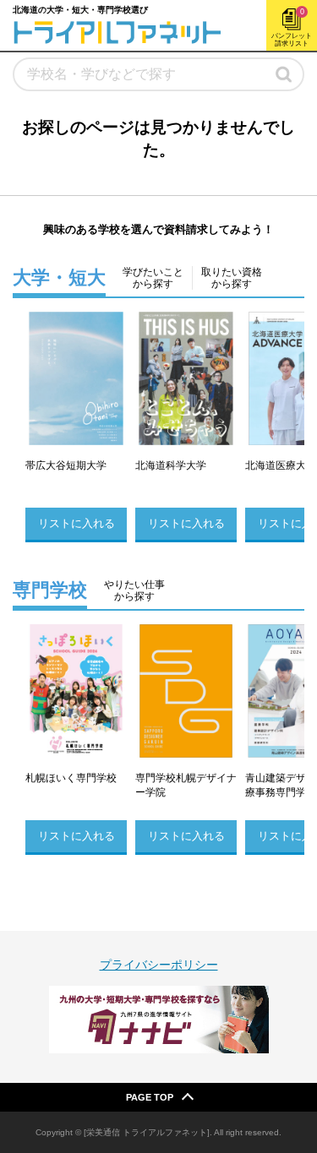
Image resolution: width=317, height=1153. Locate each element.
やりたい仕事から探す (134, 590)
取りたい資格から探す (231, 278)
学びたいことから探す (153, 278)
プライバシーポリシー (159, 964)
